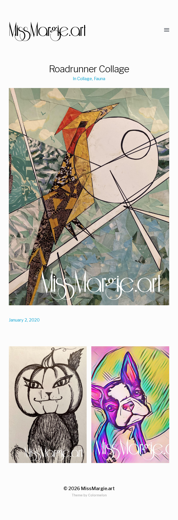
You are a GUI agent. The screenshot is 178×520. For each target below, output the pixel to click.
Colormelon (97, 495)
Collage (84, 78)
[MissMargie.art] (79, 30)
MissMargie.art (98, 488)
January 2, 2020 (24, 320)
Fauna (99, 78)
